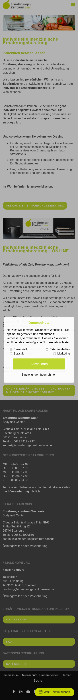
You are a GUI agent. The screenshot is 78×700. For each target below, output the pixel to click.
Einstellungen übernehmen (39, 374)
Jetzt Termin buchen (57, 692)
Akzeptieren (39, 364)
